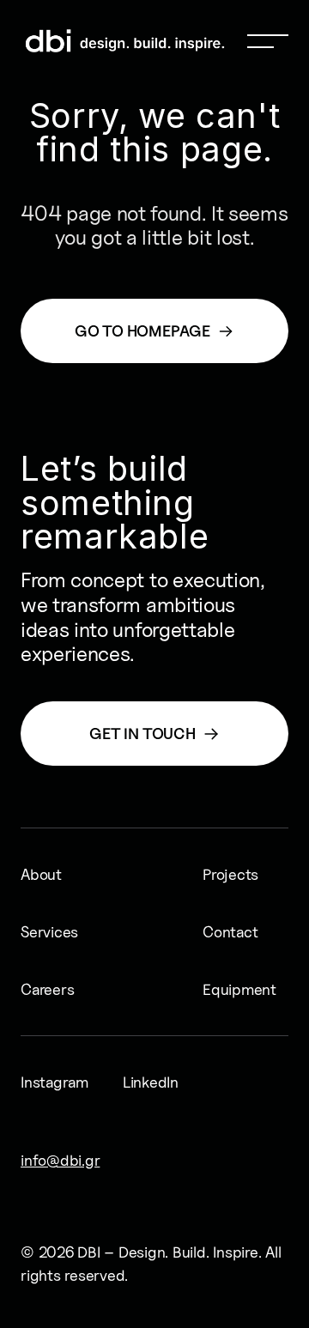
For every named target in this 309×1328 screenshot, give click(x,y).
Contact (230, 932)
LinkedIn (151, 1082)
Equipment (239, 989)
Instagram (54, 1082)
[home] (59, 40)
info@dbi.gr (60, 1160)
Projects (230, 874)
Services (49, 932)
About (41, 874)
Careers (47, 989)
